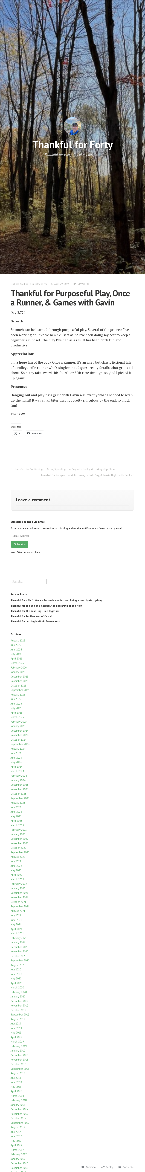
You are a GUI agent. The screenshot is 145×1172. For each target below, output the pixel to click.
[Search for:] (29, 581)
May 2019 (16, 1032)
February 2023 (19, 829)
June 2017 (16, 1136)
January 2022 (18, 888)
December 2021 (19, 892)
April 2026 (16, 658)
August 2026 (18, 640)
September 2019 (20, 1014)
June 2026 (16, 649)
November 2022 (19, 843)
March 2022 (17, 879)
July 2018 (16, 1077)
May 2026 (16, 654)
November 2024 (19, 735)
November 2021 (19, 897)
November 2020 (19, 951)
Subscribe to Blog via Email (28, 521)
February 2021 (19, 938)
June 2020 (16, 974)
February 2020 (19, 992)
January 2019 (18, 1050)
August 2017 (18, 1127)
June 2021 (16, 920)
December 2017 (19, 1109)
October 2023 (18, 793)
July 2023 (16, 807)
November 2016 (19, 1168)
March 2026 (17, 663)
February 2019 (19, 1046)
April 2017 (16, 1145)
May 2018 (16, 1086)
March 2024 (17, 771)
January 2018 (18, 1104)
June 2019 (16, 1028)
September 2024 (20, 744)
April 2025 (16, 712)
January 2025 (18, 726)
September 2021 (20, 906)
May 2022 (16, 870)
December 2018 (19, 1055)
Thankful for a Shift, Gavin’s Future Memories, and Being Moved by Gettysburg (57, 600)
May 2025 (16, 708)
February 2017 (19, 1154)
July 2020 (16, 969)
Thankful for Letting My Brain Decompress (35, 621)
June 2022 (16, 865)
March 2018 (17, 1095)
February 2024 (19, 775)
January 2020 (18, 996)
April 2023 (16, 820)
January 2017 (18, 1159)
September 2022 (20, 852)
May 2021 (16, 924)
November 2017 (19, 1113)
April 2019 (16, 1037)
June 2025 (16, 703)
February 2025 (19, 721)
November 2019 (19, 1005)
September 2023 (20, 798)
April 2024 (16, 766)
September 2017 (20, 1122)
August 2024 (18, 748)
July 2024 (16, 753)
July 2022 (16, 861)
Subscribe (19, 544)
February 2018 (19, 1100)
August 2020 (18, 965)
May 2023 (16, 816)
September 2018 (20, 1068)
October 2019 (18, 1010)
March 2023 (17, 825)
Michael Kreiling (19, 283)
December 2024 (19, 730)
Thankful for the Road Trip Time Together (35, 611)
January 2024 (18, 780)
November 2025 (19, 681)
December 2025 (19, 676)
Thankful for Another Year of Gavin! (31, 616)
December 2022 (19, 838)
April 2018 (16, 1091)
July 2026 (16, 645)
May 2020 (16, 978)
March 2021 (17, 933)
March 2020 (17, 987)
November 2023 (19, 789)
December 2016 (19, 1163)
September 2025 (20, 690)
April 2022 (16, 874)
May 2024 (16, 762)
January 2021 (18, 942)
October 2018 (18, 1064)
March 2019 (17, 1041)
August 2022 (18, 856)
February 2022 (19, 883)
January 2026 (18, 672)
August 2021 (18, 910)
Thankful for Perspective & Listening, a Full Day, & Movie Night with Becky (85, 475)
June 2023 (16, 811)
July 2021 (16, 915)
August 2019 (18, 1019)
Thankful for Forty (72, 144)
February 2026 (19, 667)
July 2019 (16, 1023)
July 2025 (16, 699)
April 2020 (16, 983)
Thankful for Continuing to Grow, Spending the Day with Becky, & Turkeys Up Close (64, 469)
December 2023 (19, 784)
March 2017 (17, 1150)
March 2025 (17, 717)
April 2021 (16, 929)
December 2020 (19, 947)
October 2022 (18, 847)
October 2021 (18, 901)
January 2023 (18, 834)
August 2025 (18, 694)
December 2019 (19, 1001)
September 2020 (20, 960)
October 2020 (18, 956)
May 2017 (16, 1140)
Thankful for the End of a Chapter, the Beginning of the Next (46, 605)
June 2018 (16, 1082)
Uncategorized (39, 283)
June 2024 (16, 757)
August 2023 (18, 802)
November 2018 (19, 1059)
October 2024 (18, 739)
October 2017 (18, 1118)
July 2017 (16, 1131)
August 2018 (18, 1073)
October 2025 (18, 685)
